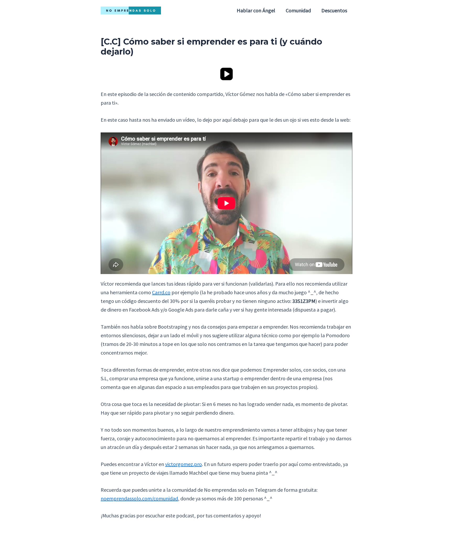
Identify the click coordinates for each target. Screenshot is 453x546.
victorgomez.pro (183, 464)
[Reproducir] (226, 73)
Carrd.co (161, 292)
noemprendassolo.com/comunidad (139, 498)
